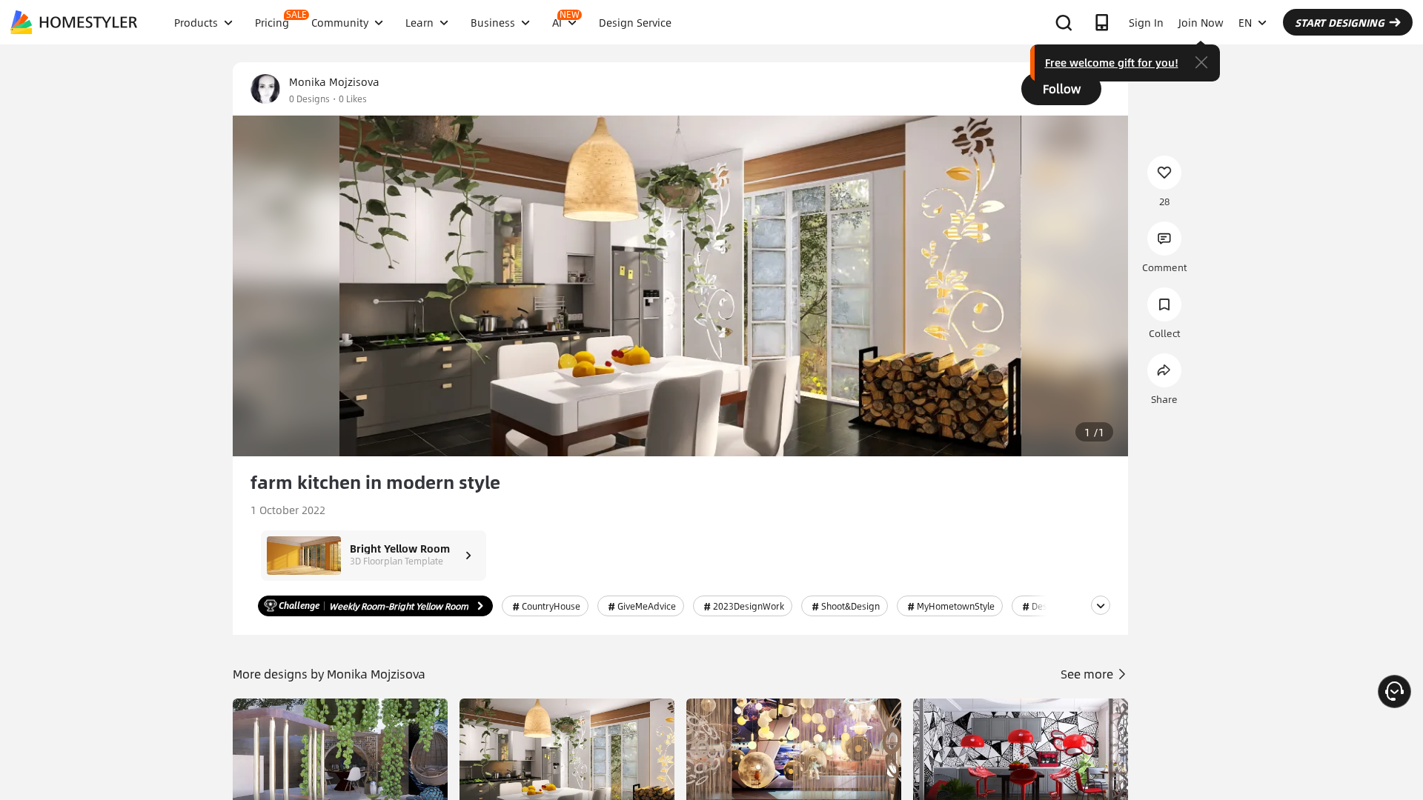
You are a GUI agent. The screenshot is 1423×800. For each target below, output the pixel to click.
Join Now (1201, 22)
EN (1245, 22)
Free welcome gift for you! (1111, 62)
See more (1088, 673)
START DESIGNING (1339, 22)
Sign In (1146, 22)
